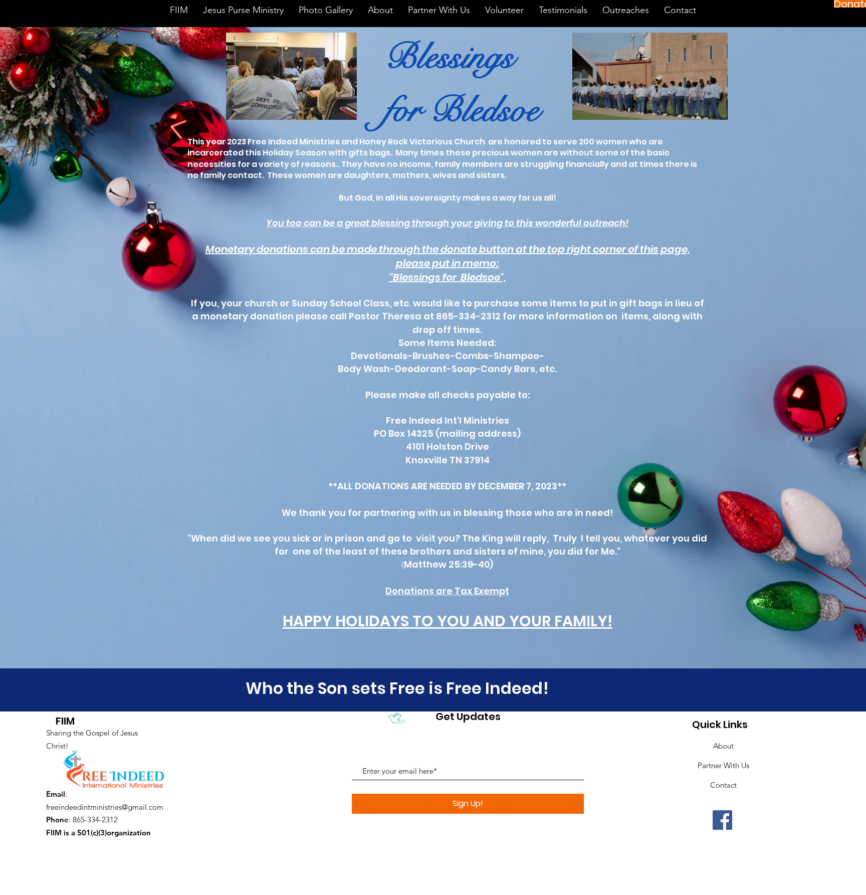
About (723, 746)
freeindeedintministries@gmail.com (104, 807)
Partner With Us (723, 765)
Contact (723, 785)
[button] (626, 13)
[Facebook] (722, 820)
